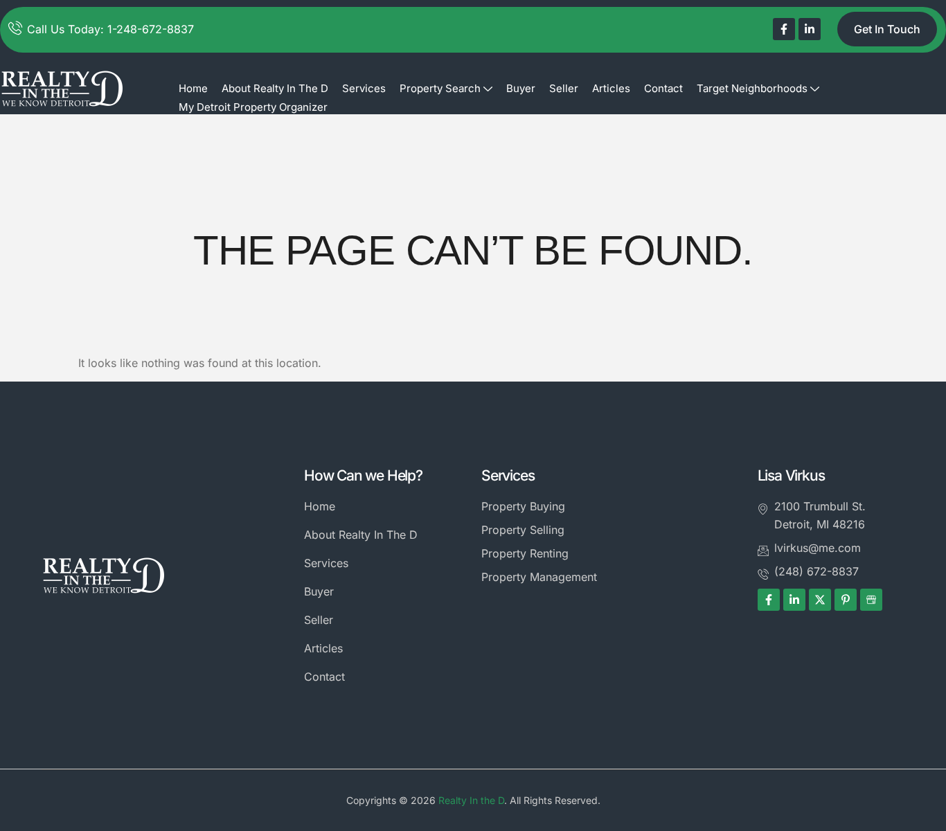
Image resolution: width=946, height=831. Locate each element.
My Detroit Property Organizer (253, 107)
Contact (663, 88)
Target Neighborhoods (752, 88)
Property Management (539, 577)
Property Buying (523, 506)
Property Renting (525, 553)
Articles (611, 88)
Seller (563, 88)
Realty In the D (471, 800)
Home (193, 88)
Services (364, 88)
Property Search (440, 88)
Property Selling (522, 530)
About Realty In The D (275, 88)
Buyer (520, 88)
